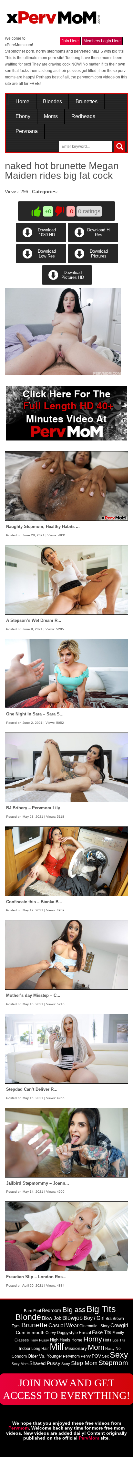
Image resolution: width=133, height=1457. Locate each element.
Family (118, 1333)
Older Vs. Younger (45, 1356)
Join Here (70, 41)
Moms (51, 116)
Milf (57, 1346)
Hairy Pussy (39, 1340)
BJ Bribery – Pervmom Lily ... (35, 807)
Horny (92, 1339)
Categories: (45, 191)
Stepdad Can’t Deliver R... (31, 1089)
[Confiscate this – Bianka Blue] (66, 861)
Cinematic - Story (94, 1326)
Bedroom (51, 1310)
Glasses (22, 1340)
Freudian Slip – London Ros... (36, 1276)
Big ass (74, 1310)
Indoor (24, 1348)
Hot (106, 1340)
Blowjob (72, 1318)
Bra (109, 1318)
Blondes (52, 101)
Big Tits (101, 1309)
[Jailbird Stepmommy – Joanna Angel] (66, 1142)
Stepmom (113, 1363)
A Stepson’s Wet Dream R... (33, 620)
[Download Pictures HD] (66, 283)
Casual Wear (63, 1325)
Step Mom (84, 1363)
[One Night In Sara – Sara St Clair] (66, 673)
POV (96, 1356)
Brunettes (86, 101)
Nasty (110, 1349)
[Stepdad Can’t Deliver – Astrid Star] (66, 1048)
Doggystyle (67, 1332)
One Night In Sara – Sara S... (35, 714)
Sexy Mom (20, 1364)
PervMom (89, 1438)
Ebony (22, 116)
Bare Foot (32, 1311)
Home (22, 101)
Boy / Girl (94, 1318)
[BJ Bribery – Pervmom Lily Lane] (66, 767)
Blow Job (51, 1318)
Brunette (34, 1325)
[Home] (53, 15)
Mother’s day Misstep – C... (33, 995)
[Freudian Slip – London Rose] (66, 1236)
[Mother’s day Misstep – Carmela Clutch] (66, 955)
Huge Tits (117, 1340)
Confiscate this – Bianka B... (34, 901)
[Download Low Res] (41, 262)
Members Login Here (102, 41)
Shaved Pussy (44, 1363)
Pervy (86, 1356)
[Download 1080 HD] (41, 240)
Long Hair (40, 1349)
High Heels (60, 1340)
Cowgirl (119, 1325)
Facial (85, 1332)
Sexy (119, 1355)
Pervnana (26, 131)
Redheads (83, 116)
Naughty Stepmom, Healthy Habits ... (43, 526)
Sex (105, 1356)
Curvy (51, 1333)
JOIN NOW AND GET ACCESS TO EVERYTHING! (66, 1389)
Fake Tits (101, 1332)
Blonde (28, 1317)
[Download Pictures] (92, 262)
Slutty (65, 1364)
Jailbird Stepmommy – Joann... (37, 1183)
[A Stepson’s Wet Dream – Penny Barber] (66, 579)
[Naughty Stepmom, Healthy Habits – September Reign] (66, 485)
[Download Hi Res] (92, 240)
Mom (96, 1347)
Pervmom (71, 1356)
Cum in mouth (30, 1332)
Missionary (76, 1348)
